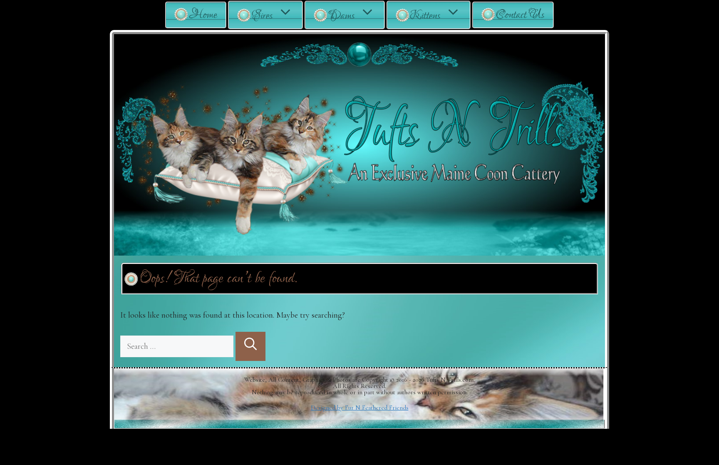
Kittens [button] (425, 15)
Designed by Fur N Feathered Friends (360, 407)
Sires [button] (262, 15)
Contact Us (520, 14)
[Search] (250, 346)
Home (203, 14)
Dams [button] (341, 15)
